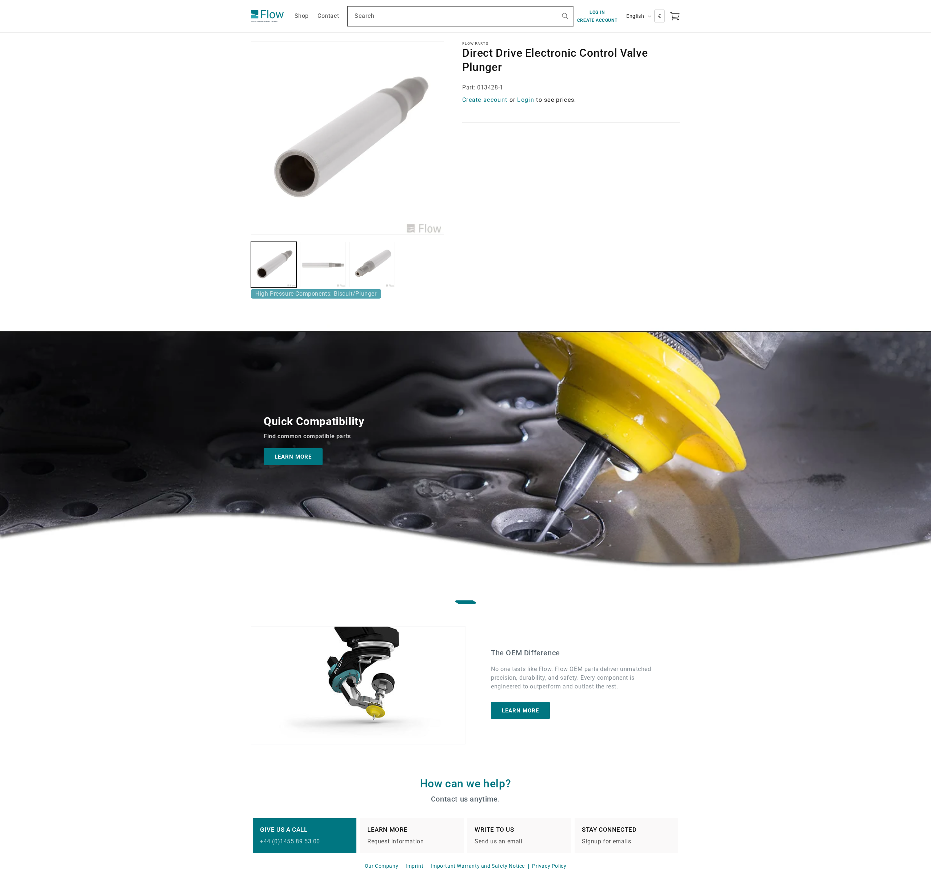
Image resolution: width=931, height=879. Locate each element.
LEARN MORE (293, 457)
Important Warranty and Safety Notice (478, 866)
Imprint (414, 866)
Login (525, 99)
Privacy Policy (549, 866)
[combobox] (460, 16)
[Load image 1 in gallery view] (273, 264)
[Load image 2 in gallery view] (322, 264)
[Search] (565, 16)
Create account (484, 99)
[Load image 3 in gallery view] (372, 264)
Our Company (382, 866)
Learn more (520, 710)
